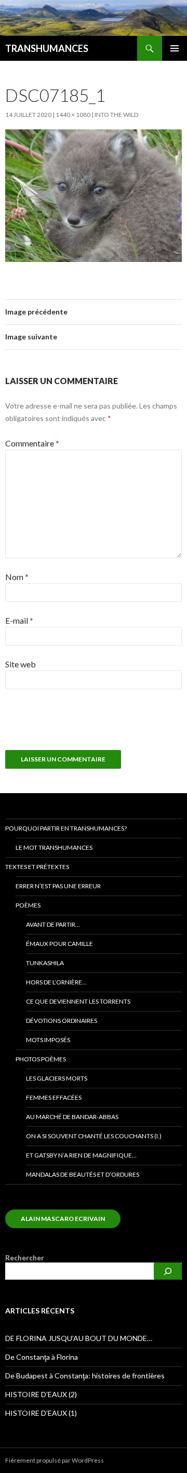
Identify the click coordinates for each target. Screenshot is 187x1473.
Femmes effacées (54, 1097)
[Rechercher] (168, 1271)
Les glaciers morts (56, 1078)
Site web (20, 664)
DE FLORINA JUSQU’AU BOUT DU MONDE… (78, 1338)
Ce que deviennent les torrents (78, 1001)
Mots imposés (48, 1040)
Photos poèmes (41, 1059)
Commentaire (32, 443)
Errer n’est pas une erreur (58, 886)
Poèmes (28, 905)
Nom (17, 577)
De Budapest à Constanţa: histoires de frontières (85, 1375)
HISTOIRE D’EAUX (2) (41, 1394)
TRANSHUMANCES (46, 48)
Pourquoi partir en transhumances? (66, 828)
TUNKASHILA (45, 963)
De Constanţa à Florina (41, 1356)
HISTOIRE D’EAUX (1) (41, 1413)
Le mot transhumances (54, 847)
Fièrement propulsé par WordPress (54, 1460)
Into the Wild (116, 115)
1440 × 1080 (73, 115)
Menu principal (174, 48)
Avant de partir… (53, 924)
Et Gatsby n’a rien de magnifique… (81, 1155)
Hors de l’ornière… (56, 982)
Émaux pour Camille (59, 944)
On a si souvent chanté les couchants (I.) (94, 1136)
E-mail (19, 620)
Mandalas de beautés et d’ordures (82, 1174)
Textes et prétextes (37, 867)
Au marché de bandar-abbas (72, 1117)
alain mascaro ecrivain (63, 1218)
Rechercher (24, 1257)
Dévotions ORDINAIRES (61, 1020)
